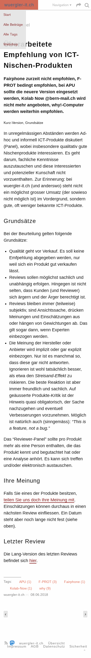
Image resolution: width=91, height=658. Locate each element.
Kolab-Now (21, 588)
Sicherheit (78, 646)
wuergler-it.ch (19, 4)
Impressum (16, 646)
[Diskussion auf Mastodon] (13, 643)
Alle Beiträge (13, 24)
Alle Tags (10, 34)
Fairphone (74, 581)
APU (25, 581)
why (45, 588)
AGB (35, 646)
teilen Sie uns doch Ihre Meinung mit (39, 499)
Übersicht (56, 643)
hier (32, 560)
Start (7, 15)
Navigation (60, 5)
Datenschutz (54, 646)
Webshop (10, 44)
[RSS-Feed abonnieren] (7, 643)
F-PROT (48, 581)
